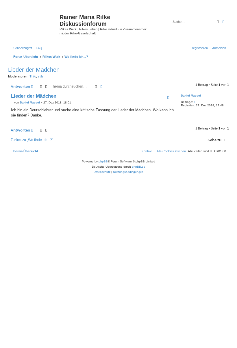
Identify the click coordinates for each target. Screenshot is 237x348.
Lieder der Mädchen (34, 69)
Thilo (32, 76)
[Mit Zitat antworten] (168, 97)
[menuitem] (38, 48)
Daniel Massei (191, 95)
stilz (40, 76)
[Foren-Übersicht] (35, 22)
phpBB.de (138, 166)
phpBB (103, 161)
